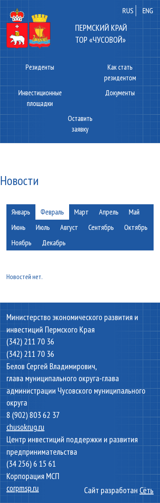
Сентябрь (101, 227)
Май (134, 212)
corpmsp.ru (22, 488)
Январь (21, 212)
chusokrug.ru (25, 426)
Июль (43, 227)
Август (69, 227)
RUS (128, 10)
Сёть (147, 490)
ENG (148, 10)
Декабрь (54, 242)
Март (81, 212)
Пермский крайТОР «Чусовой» (101, 33)
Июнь (19, 227)
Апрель (109, 212)
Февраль (52, 212)
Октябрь (136, 227)
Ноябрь (22, 242)
